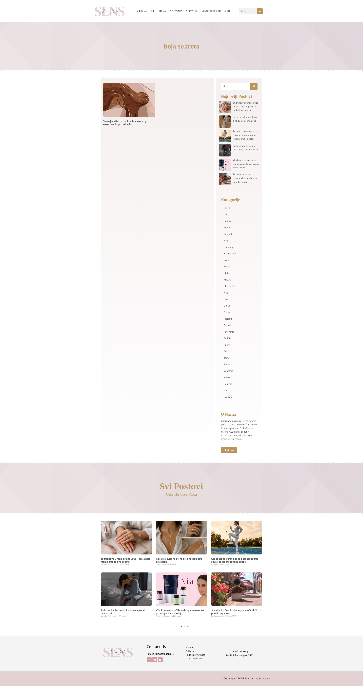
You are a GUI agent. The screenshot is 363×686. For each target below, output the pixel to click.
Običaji (227, 305)
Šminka (227, 338)
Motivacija (229, 286)
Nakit (226, 292)
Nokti (226, 299)
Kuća (226, 266)
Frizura (227, 227)
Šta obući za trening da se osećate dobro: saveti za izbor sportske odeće (245, 135)
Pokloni (228, 325)
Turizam (228, 364)
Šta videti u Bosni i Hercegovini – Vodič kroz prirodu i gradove (245, 178)
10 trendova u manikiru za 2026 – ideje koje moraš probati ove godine (245, 106)
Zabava (227, 377)
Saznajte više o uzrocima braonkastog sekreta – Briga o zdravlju (124, 123)
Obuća (227, 312)
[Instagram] (149, 659)
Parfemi (228, 318)
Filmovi (228, 221)
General (228, 234)
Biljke (227, 207)
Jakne (226, 260)
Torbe (227, 357)
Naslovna (141, 11)
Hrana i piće (230, 253)
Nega (226, 390)
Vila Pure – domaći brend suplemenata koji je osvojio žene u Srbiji (246, 164)
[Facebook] (160, 659)
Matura (227, 279)
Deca (226, 214)
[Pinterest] (154, 659)
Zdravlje (191, 11)
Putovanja (175, 11)
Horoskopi (229, 247)
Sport (227, 344)
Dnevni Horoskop (210, 11)
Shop (227, 11)
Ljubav (162, 11)
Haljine (227, 240)
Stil (152, 11)
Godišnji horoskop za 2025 (239, 655)
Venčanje (228, 370)
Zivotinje (228, 397)
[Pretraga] (260, 11)
